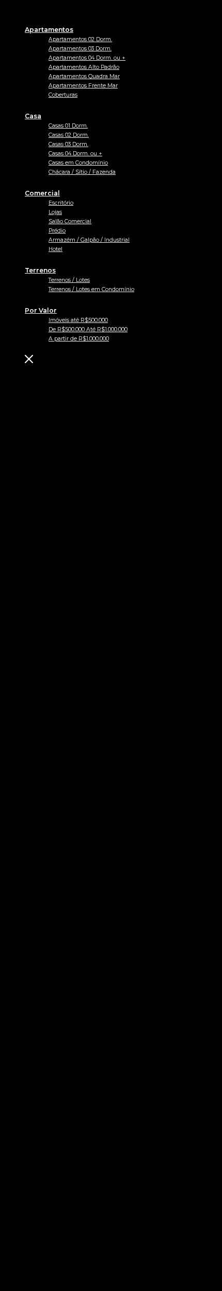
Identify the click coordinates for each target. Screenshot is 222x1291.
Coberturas (63, 95)
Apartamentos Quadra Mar (84, 76)
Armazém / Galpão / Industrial (89, 240)
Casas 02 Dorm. (69, 135)
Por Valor (41, 310)
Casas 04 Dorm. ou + (75, 153)
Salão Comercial (70, 221)
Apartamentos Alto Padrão (84, 67)
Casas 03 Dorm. (68, 144)
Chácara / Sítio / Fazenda (82, 172)
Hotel (55, 249)
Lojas (55, 212)
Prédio (57, 230)
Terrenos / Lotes (69, 280)
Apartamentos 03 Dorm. (80, 48)
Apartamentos (49, 29)
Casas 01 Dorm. (68, 125)
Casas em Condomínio (78, 162)
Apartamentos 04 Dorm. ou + (87, 58)
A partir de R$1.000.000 (79, 338)
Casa (33, 116)
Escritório (61, 203)
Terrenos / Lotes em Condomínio (91, 289)
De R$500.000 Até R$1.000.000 (88, 329)
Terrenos (40, 270)
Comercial (42, 193)
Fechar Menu (81, 359)
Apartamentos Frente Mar (83, 85)
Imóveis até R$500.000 (78, 320)
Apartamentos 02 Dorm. (80, 39)
